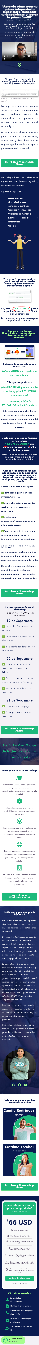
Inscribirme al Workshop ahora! (19, 1278)
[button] (19, 1123)
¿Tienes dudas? (16, 1339)
